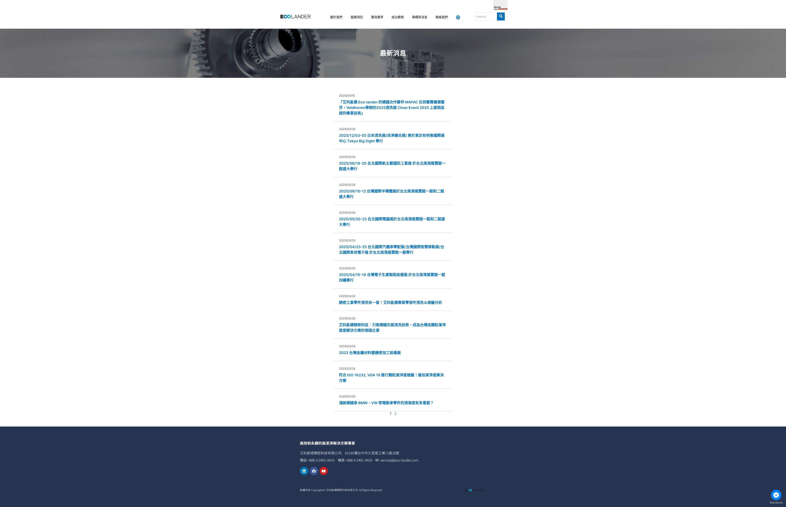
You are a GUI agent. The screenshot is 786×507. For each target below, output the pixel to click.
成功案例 (398, 17)
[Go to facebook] (776, 495)
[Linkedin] (304, 471)
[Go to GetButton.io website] (776, 502)
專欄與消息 (419, 17)
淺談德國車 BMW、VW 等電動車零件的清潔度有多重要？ (386, 403)
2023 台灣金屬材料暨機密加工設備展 (370, 353)
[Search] (501, 16)
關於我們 (336, 17)
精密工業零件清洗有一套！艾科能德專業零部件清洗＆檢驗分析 (390, 302)
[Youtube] (324, 471)
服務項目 (357, 17)
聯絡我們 (442, 17)
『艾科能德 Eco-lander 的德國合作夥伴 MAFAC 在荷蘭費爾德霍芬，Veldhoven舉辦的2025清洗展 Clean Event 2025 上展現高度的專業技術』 (392, 107)
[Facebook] (314, 471)
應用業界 (377, 17)
